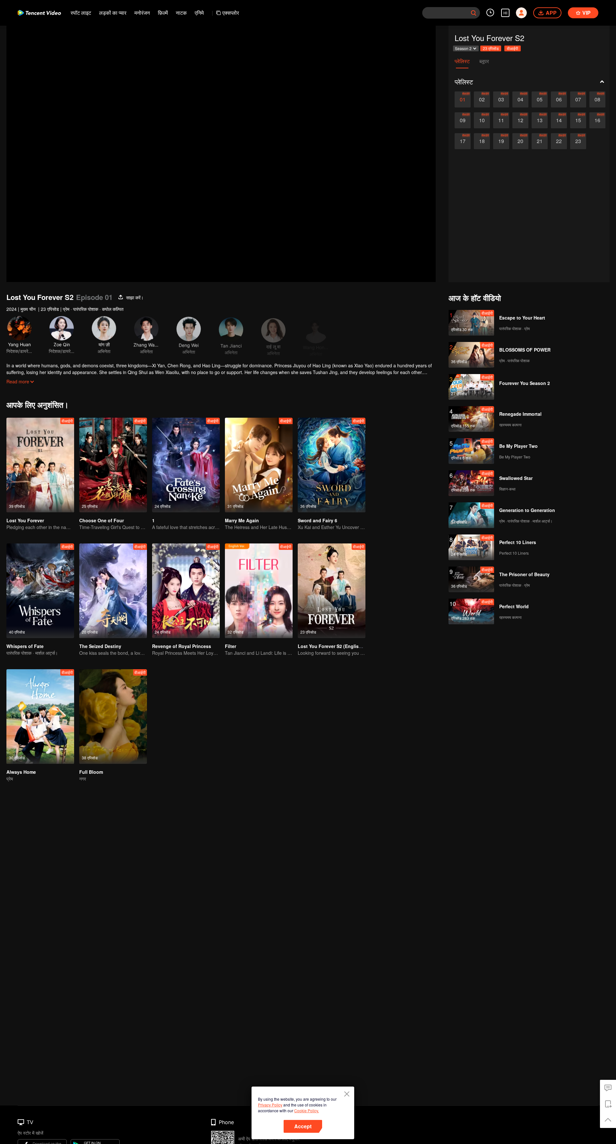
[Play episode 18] (482, 141)
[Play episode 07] (578, 99)
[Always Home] (40, 716)
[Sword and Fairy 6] (331, 465)
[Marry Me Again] (259, 465)
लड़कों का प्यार (112, 12)
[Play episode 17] (463, 141)
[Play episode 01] (463, 99)
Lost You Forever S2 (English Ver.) (335, 646)
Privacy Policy (270, 1104)
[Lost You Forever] (40, 465)
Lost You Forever (25, 520)
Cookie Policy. (306, 1110)
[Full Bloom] (113, 716)
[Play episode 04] (520, 99)
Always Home (21, 772)
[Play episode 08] (597, 99)
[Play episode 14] (559, 120)
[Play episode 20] (520, 141)
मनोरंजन (142, 12)
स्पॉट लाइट (81, 12)
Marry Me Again (242, 520)
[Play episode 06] (559, 99)
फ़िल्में (163, 12)
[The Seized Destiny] (113, 590)
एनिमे (199, 12)
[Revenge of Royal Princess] (186, 590)
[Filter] (259, 590)
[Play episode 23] (578, 141)
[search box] (473, 13)
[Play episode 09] (463, 120)
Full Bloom (91, 772)
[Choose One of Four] (113, 465)
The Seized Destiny (100, 646)
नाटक (181, 12)
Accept (303, 1126)
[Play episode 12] (520, 120)
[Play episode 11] (501, 120)
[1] (186, 465)
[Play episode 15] (578, 120)
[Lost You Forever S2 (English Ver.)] (331, 590)
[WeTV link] (39, 13)
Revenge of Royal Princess (181, 646)
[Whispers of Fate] (40, 590)
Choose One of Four (101, 520)
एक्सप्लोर (230, 12)
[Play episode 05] (540, 99)
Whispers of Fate (25, 646)
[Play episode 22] (559, 141)
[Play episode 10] (482, 120)
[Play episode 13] (540, 120)
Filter (230, 646)
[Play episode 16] (597, 120)
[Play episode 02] (482, 99)
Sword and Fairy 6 (317, 520)
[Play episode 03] (501, 99)
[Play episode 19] (501, 141)
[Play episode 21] (540, 141)
